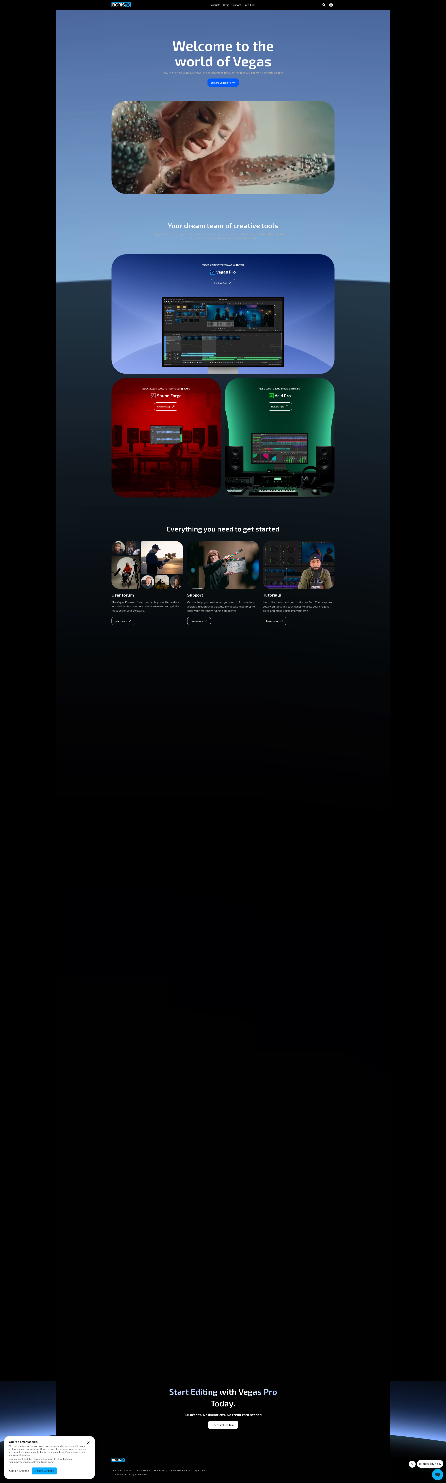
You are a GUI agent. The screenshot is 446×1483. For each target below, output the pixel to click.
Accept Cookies (44, 1470)
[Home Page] (121, 5)
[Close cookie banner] (88, 1443)
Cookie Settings (19, 1470)
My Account (199, 1470)
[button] (215, 5)
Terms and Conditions (122, 1470)
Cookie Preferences (180, 1470)
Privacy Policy (143, 1470)
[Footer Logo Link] (118, 1459)
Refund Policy (160, 1470)
